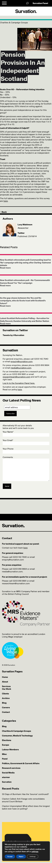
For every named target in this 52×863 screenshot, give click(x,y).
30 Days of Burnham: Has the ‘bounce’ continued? (25, 794)
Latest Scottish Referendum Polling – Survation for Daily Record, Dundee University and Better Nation (24, 319)
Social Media (8, 772)
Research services (11, 768)
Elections (6, 740)
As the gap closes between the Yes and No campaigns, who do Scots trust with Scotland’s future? (23, 301)
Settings (33, 856)
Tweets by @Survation (13, 335)
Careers (6, 707)
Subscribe (10, 413)
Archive (6, 698)
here (5, 201)
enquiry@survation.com (21, 361)
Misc (4, 754)
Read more (5, 268)
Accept (9, 856)
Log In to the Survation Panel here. (19, 383)
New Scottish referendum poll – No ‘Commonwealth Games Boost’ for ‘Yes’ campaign (25, 281)
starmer (6, 777)
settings (34, 851)
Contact (6, 712)
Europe (5, 745)
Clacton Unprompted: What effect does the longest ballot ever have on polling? (26, 807)
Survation (6, 782)
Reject (21, 856)
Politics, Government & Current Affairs (20, 763)
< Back (3, 212)
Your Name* (8, 432)
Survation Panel (40, 3)
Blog (4, 703)
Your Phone (8, 448)
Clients (5, 693)
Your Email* (8, 440)
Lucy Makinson (25, 224)
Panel (4, 759)
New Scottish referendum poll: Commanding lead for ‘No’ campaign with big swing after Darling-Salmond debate (25, 263)
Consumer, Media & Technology (17, 735)
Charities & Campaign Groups (16, 731)
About (5, 681)
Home (5, 677)
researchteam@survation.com (16, 377)
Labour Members (10, 749)
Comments (8, 457)
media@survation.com (21, 368)
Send (7, 486)
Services (6, 686)
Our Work (6, 689)
